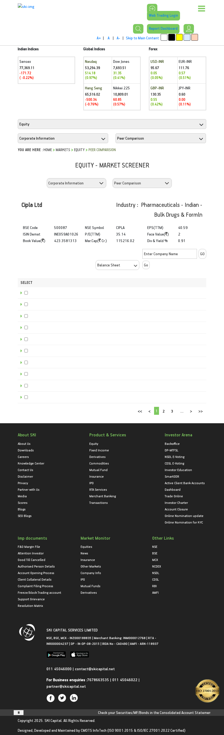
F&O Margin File (29, 546)
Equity (79, 149)
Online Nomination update (184, 515)
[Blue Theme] (187, 37)
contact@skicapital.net (95, 668)
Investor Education (178, 470)
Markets (63, 149)
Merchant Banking (102, 496)
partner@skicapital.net (66, 686)
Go (146, 264)
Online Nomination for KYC (184, 522)
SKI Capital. (54, 720)
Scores (22, 502)
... (182, 411)
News (84, 553)
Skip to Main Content (142, 37)
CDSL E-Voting (174, 463)
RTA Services (98, 489)
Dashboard (173, 489)
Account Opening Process (36, 573)
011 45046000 (59, 668)
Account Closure (176, 509)
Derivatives (97, 456)
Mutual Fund (98, 470)
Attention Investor (31, 553)
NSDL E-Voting (174, 456)
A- (118, 37)
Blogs (21, 509)
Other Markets (91, 566)
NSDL (155, 573)
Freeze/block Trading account (39, 592)
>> (200, 411)
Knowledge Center (31, 463)
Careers (23, 456)
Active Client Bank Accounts (185, 483)
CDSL (155, 579)
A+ (99, 37)
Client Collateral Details (34, 579)
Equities (86, 546)
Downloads (26, 450)
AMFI (155, 592)
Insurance (96, 476)
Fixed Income (99, 450)
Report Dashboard (163, 28)
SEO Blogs (24, 515)
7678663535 (98, 679)
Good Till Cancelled (31, 559)
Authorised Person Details (36, 566)
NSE (154, 546)
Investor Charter (176, 502)
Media (22, 496)
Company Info (91, 573)
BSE (154, 553)
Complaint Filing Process (35, 586)
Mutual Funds (90, 586)
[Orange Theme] (194, 37)
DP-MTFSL (171, 450)
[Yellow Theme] (179, 37)
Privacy (23, 483)
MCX (155, 559)
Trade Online (174, 496)
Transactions (98, 502)
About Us (24, 443)
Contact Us (25, 470)
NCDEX (156, 566)
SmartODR (172, 476)
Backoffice (172, 443)
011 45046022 (125, 679)
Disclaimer (25, 476)
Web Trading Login (163, 15)
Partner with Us (28, 489)
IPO (91, 483)
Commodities (99, 463)
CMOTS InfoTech (94, 730)
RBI (154, 586)
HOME (47, 149)
